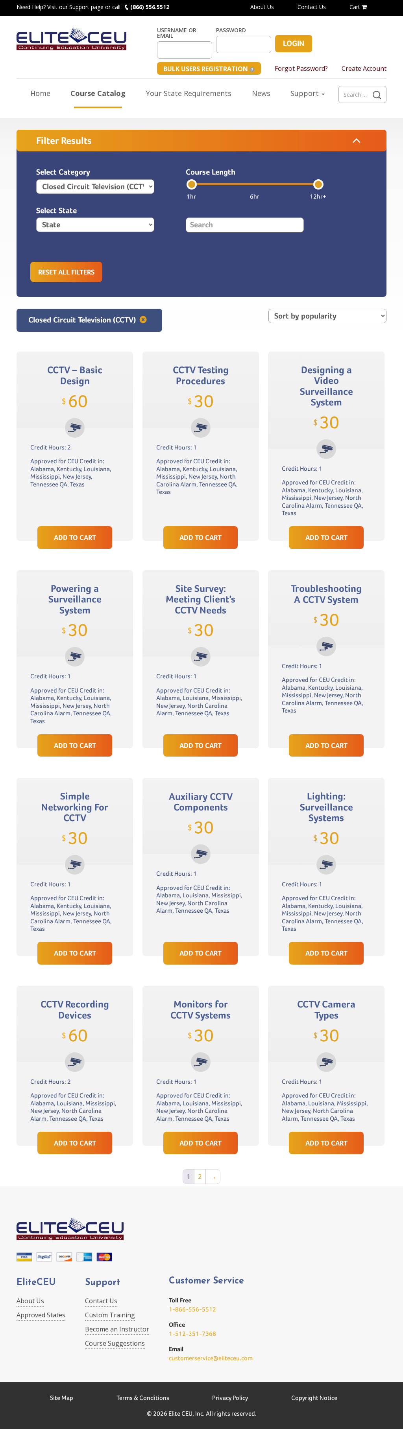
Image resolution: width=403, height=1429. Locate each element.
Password (231, 30)
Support (305, 93)
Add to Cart (75, 537)
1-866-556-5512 (192, 1309)
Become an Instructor (117, 1329)
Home (40, 93)
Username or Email (176, 33)
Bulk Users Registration (206, 68)
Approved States (41, 1315)
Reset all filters (66, 272)
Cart (355, 7)
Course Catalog (98, 93)
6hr (254, 196)
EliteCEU (36, 1282)
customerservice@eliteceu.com (211, 1358)
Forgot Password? (301, 68)
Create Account (364, 68)
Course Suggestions (115, 1343)
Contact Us (312, 7)
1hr (191, 196)
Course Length (210, 172)
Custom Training (110, 1315)
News (261, 93)
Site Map (61, 1397)
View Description (75, 508)
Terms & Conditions (142, 1397)
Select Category (63, 172)
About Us (262, 7)
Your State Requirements (188, 93)
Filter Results (64, 140)
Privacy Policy (230, 1397)
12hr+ (318, 196)
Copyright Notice (314, 1397)
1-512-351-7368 (192, 1333)
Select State (56, 210)
